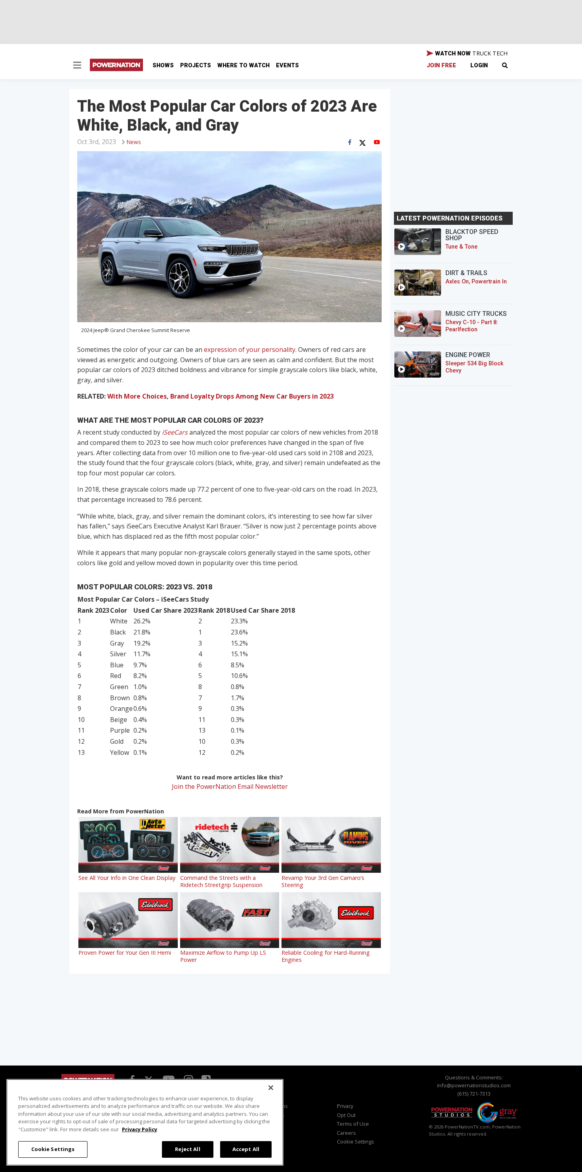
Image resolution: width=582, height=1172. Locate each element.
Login (479, 65)
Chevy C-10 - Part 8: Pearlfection (471, 326)
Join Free (441, 65)
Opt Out (346, 1115)
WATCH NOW (471, 53)
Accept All (245, 1149)
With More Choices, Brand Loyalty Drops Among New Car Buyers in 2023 (220, 396)
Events (287, 65)
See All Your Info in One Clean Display (126, 877)
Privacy (345, 1105)
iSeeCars (175, 432)
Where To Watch (243, 65)
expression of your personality (249, 349)
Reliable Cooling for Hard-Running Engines (325, 956)
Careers (346, 1132)
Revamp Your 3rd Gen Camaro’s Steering (322, 881)
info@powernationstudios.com (474, 1085)
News (134, 142)
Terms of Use (353, 1123)
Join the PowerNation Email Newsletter (230, 786)
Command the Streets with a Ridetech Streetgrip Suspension (221, 881)
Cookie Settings (53, 1149)
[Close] (271, 1087)
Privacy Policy (139, 1129)
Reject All (187, 1149)
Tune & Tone (461, 246)
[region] (144, 1122)
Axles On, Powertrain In (476, 281)
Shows (163, 65)
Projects (195, 65)
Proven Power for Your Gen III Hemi (124, 952)
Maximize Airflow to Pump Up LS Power (223, 956)
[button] (77, 66)
